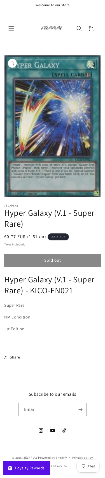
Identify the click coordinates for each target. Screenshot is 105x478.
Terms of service (55, 466)
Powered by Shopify (52, 457)
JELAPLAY (31, 457)
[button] (11, 28)
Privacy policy (82, 458)
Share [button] (15, 357)
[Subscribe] (80, 409)
